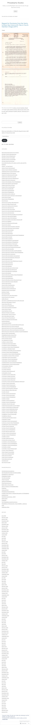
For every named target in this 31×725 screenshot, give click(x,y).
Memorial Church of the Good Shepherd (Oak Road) (13, 330)
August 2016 (4, 658)
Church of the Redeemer (7, 276)
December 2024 (5, 524)
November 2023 (5, 531)
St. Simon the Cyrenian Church (8, 440)
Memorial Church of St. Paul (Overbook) (10, 326)
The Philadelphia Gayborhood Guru (9, 502)
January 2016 (4, 670)
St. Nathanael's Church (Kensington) (9, 424)
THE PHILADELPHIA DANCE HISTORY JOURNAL (11, 472)
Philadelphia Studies (15, 3)
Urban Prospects (5, 479)
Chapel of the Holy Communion (8, 180)
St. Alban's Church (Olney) (7, 342)
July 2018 (3, 619)
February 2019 (5, 607)
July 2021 (3, 562)
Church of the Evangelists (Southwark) (10, 245)
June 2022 (4, 553)
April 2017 (4, 645)
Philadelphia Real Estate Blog (8, 491)
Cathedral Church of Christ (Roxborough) (10, 171)
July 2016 (3, 660)
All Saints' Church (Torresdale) (8, 157)
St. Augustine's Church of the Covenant (10, 355)
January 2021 (4, 567)
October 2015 (4, 676)
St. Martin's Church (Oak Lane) (8, 404)
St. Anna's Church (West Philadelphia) (10, 352)
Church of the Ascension (7, 231)
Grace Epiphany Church (7, 311)
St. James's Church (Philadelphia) (9, 386)
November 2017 (5, 632)
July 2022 (3, 552)
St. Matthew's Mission (6, 416)
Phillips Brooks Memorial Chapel (9, 336)
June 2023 (4, 538)
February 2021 (5, 565)
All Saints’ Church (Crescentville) (9, 159)
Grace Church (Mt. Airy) (7, 304)
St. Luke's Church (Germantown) (9, 393)
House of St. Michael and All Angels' (9, 319)
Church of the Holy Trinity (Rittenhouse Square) (12, 261)
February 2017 (5, 648)
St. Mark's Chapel (5, 398)
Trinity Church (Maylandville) (8, 453)
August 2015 (4, 679)
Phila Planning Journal (6, 483)
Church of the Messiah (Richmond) (9, 269)
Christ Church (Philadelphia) (8, 192)
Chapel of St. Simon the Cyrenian (9, 176)
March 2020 (4, 584)
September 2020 (5, 574)
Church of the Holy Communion (8, 254)
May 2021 (4, 564)
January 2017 (4, 650)
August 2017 (4, 638)
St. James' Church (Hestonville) (8, 383)
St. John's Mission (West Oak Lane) (9, 390)
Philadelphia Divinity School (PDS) (9, 335)
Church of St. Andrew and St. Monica (10, 206)
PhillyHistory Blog (5, 507)
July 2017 (3, 639)
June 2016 (4, 662)
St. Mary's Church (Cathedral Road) (9, 410)
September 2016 (5, 657)
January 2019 (4, 608)
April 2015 (4, 686)
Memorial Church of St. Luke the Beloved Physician (13, 324)
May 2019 (4, 601)
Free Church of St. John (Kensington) (9, 295)
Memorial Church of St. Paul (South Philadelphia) (12, 328)
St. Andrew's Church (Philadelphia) (9, 345)
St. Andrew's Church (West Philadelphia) (10, 347)
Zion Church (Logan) (6, 462)
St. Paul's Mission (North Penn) (8, 431)
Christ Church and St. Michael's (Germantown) (12, 195)
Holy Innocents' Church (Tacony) (9, 314)
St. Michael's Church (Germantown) (9, 421)
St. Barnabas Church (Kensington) (9, 357)
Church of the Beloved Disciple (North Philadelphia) (13, 235)
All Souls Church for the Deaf (8, 161)
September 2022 (5, 548)
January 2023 (4, 543)
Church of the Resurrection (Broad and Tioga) (11, 280)
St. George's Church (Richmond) (8, 378)
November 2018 (5, 612)
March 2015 (4, 688)
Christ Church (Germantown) (8, 190)
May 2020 (4, 581)
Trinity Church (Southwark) (7, 457)
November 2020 (5, 571)
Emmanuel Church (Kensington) (8, 290)
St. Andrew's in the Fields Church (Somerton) (11, 350)
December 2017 (5, 631)
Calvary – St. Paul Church (7, 166)
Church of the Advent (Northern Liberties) (11, 226)
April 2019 (4, 603)
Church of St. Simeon (6, 225)
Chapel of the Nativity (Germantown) (10, 183)
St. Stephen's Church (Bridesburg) (9, 441)
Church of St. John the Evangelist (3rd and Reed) (12, 214)
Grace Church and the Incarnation (9, 307)
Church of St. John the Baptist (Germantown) (11, 211)
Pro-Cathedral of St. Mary (7, 340)
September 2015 (5, 677)
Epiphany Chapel (5, 292)
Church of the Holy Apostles (8, 249)
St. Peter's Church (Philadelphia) (9, 435)
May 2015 (4, 684)
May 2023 (4, 540)
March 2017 (4, 646)
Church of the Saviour (6, 283)
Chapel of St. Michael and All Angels (9, 175)
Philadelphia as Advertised (7, 474)
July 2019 (3, 598)
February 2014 (5, 710)
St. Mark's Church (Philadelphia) (9, 402)
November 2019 (5, 591)
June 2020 (4, 579)
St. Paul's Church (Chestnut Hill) (8, 428)
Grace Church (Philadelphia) (8, 305)
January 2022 (4, 555)
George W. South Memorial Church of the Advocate (13, 300)
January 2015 (4, 691)
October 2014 (4, 696)
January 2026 (4, 519)
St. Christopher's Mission (7, 366)
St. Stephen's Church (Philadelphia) (9, 443)
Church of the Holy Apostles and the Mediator (12, 250)
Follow (4, 140)
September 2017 (5, 636)
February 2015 (5, 689)
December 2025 (5, 521)
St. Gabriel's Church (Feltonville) (8, 374)
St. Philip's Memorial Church (8, 438)
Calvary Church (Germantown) (8, 168)
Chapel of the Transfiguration (8, 187)
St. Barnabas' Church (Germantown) (9, 359)
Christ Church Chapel (6, 197)
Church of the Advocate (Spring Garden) (10, 228)
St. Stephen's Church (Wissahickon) (9, 445)
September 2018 (5, 615)
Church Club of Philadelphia (8, 199)
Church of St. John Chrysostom (8, 209)
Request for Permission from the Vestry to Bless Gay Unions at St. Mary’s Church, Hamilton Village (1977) (15, 25)
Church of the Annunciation (8, 230)
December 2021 (5, 557)
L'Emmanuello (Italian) (6, 323)
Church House (5, 200)
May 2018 (4, 622)
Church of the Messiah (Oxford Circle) (10, 268)
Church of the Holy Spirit (7, 259)
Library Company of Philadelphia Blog (10, 486)
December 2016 (5, 651)
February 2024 (5, 526)
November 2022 (5, 546)
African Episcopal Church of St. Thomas (10, 152)
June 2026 (4, 515)
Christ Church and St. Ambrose (8, 194)
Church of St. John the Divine (8, 212)
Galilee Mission (5, 299)
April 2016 (4, 665)
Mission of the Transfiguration (8, 333)
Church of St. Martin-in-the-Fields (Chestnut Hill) (12, 219)
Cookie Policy (5, 719)
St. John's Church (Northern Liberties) (10, 388)
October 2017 (4, 634)
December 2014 (5, 693)
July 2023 (3, 536)
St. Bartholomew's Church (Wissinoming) (10, 364)
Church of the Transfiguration (8, 285)
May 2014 (4, 705)
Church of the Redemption (7, 278)
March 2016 (4, 667)
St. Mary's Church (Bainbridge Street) (10, 409)
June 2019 (4, 600)
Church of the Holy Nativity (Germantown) (11, 255)
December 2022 (5, 545)
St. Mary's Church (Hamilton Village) (20, 108)
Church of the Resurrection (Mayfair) (10, 281)
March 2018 (4, 626)
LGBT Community (9, 111)
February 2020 (5, 586)
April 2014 (4, 706)
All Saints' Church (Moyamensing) (9, 154)
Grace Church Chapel (6, 309)
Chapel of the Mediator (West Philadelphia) (11, 181)
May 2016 (4, 663)
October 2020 (4, 572)
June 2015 (4, 682)
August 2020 (4, 576)
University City (25, 111)
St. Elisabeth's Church (6, 373)
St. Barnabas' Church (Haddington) (9, 360)
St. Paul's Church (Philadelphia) (8, 429)
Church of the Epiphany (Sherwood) (9, 243)
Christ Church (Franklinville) (7, 188)
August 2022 (4, 550)
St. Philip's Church (5, 436)
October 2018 (4, 614)
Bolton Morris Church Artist (7, 484)
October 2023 (4, 533)
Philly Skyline (4, 498)
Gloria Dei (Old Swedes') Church (9, 302)
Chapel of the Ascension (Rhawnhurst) (10, 178)
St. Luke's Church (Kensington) (8, 395)
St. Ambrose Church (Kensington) (9, 343)
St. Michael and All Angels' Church (9, 417)
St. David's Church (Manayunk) (8, 371)
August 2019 (4, 596)
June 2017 (4, 641)
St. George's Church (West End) (8, 379)
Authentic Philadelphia (7, 481)
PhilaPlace (4, 488)
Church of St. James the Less (8, 207)
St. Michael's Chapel (6, 419)
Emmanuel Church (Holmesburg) (9, 288)
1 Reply (3, 30)
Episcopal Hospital (6, 293)
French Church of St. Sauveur (8, 297)
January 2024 (4, 527)
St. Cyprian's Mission (6, 369)
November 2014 (5, 694)
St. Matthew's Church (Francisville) (9, 414)
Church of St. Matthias (6, 221)
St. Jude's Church (5, 391)
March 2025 (4, 522)
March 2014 (4, 708)
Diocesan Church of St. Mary (8, 286)
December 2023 (5, 529)
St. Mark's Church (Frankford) (8, 400)
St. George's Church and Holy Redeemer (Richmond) (13, 381)
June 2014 (4, 703)
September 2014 (5, 698)
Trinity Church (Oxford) (7, 455)
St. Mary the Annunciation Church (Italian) (11, 405)
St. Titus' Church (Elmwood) (7, 450)
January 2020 (4, 588)
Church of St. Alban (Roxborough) (9, 204)
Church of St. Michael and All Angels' (9, 223)
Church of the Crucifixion (7, 238)
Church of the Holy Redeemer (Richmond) (11, 257)
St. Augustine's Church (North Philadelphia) (11, 354)
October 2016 (4, 655)
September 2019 (5, 595)
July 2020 (3, 577)
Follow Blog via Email (7, 127)
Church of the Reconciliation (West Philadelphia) (12, 274)
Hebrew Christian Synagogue (8, 312)
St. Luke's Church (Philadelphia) (8, 397)
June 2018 (4, 620)
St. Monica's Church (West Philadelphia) (10, 422)
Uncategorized (5, 460)
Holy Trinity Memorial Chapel (8, 316)
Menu (15, 11)
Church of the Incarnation (7, 262)
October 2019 (4, 593)
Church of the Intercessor (7, 264)
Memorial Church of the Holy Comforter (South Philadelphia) (15, 331)
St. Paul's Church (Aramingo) (8, 426)
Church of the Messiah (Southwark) (9, 271)
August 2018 (4, 617)
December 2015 (5, 672)
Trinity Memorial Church (7, 459)
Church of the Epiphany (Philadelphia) (10, 242)
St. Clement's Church (6, 367)
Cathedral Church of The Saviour (9, 173)
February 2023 (5, 541)
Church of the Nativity (6, 273)
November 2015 (5, 674)
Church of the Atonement (7, 233)
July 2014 (3, 701)
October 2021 (4, 560)
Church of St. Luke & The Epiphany (9, 218)
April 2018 (4, 624)
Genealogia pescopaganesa (8, 471)
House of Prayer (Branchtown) (8, 317)
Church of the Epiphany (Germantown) (10, 240)
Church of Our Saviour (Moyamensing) (10, 202)
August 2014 (4, 700)
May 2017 (4, 643)
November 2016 (5, 653)
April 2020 (4, 583)
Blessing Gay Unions (22, 109)
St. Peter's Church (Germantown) (9, 433)
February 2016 (5, 669)
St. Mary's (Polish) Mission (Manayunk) (10, 407)
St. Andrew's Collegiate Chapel (8, 348)
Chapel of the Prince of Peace (8, 185)
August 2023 (4, 534)
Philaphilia (4, 500)
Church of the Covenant (7, 237)
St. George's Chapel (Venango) (8, 376)
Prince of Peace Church (7, 338)
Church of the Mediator (7, 266)
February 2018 (5, 627)
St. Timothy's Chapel (6, 447)
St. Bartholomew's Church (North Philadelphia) (12, 362)
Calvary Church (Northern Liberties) (9, 169)
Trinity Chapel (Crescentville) (8, 452)
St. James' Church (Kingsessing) (8, 385)
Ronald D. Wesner (17, 111)
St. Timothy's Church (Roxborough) (9, 448)
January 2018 (4, 629)
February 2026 (5, 517)
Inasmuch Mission (6, 321)
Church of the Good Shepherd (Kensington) (11, 247)
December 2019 (5, 589)
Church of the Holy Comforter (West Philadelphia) (12, 252)
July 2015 (3, 681)
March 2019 (4, 605)
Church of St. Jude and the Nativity (9, 216)
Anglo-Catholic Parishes (12, 109)
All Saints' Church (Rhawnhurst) (8, 156)
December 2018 (5, 610)
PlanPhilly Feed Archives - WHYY (9, 496)
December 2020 (5, 569)
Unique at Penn (5, 490)
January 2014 (4, 712)
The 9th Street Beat (6, 478)
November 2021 (5, 558)
